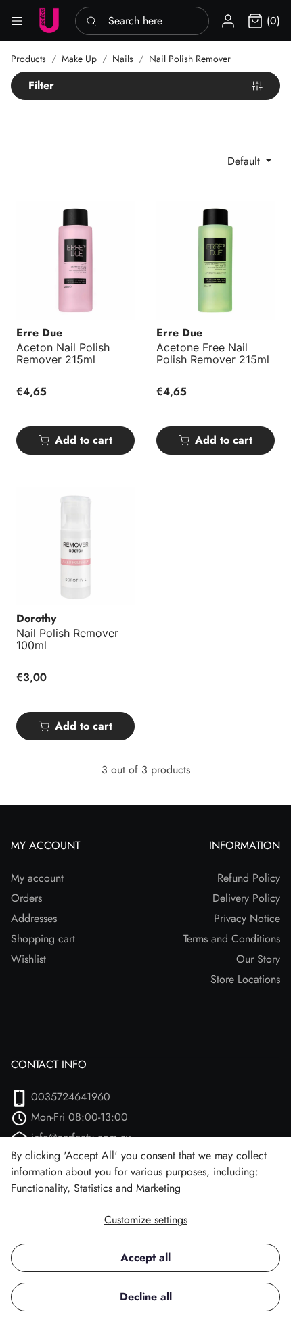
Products (28, 59)
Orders (26, 898)
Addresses (34, 918)
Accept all (145, 1257)
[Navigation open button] (16, 20)
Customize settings (145, 1219)
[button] (228, 20)
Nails (122, 59)
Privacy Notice (247, 918)
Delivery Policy (246, 898)
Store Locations (245, 979)
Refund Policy (248, 878)
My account (37, 878)
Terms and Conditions (231, 938)
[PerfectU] (49, 20)
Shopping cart (43, 938)
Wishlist (28, 959)
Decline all (146, 1296)
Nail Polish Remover (190, 59)
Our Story (258, 959)
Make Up (79, 59)
